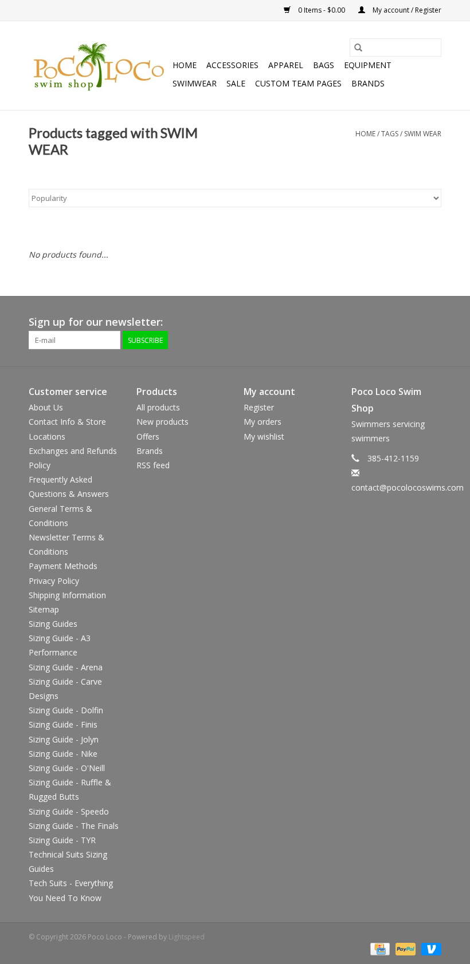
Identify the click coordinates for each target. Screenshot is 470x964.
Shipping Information (67, 595)
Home (185, 65)
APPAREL (285, 65)
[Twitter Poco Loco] (391, 322)
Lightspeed (187, 937)
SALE (235, 83)
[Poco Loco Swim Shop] (99, 66)
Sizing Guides (53, 623)
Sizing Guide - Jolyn (64, 739)
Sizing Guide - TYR (62, 840)
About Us (46, 407)
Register (259, 407)
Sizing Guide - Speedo (69, 811)
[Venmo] (429, 949)
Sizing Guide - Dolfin (66, 710)
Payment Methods (63, 565)
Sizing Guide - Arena (66, 667)
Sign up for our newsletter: (96, 322)
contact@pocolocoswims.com (407, 487)
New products (162, 421)
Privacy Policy (54, 580)
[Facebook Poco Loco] (370, 322)
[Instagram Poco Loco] (432, 322)
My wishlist (264, 436)
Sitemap (44, 609)
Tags (389, 134)
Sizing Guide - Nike (63, 753)
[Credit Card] (378, 949)
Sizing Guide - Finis (63, 724)
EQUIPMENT (367, 65)
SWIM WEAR (422, 134)
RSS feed (153, 465)
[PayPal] (404, 949)
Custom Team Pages (298, 83)
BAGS (323, 65)
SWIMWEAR (195, 83)
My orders (262, 421)
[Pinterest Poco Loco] (411, 322)
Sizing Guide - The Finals (74, 825)
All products (158, 407)
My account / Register (406, 10)
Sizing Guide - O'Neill (67, 767)
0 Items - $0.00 (321, 10)
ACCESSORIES (232, 65)
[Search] (358, 47)
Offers (147, 436)
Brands (368, 83)
